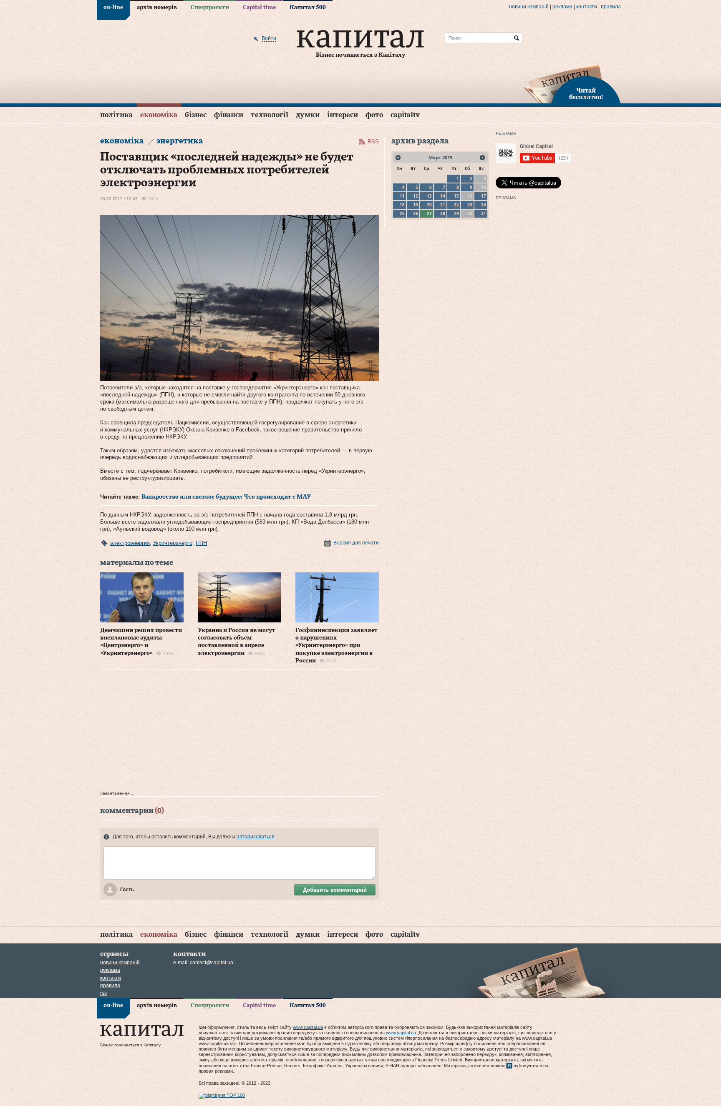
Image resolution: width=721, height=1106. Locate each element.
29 (456, 213)
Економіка (158, 114)
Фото (374, 114)
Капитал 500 (308, 7)
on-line (113, 7)
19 (415, 205)
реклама (562, 7)
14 (442, 196)
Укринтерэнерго (172, 543)
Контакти (586, 7)
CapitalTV (405, 114)
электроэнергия (130, 543)
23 (469, 205)
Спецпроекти (210, 7)
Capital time (259, 7)
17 (483, 196)
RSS (373, 141)
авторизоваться (256, 837)
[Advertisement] (239, 732)
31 (483, 213)
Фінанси (228, 114)
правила (611, 7)
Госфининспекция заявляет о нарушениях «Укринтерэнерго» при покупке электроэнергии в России (336, 645)
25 (402, 213)
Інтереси (342, 114)
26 (415, 213)
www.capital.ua (308, 1027)
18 (402, 205)
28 (442, 213)
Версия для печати (356, 543)
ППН (201, 543)
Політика (116, 114)
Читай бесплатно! (586, 94)
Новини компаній (529, 7)
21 (442, 205)
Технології (269, 114)
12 (415, 196)
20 (429, 205)
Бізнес (196, 114)
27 (429, 213)
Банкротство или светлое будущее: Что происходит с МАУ (226, 497)
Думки (308, 114)
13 (429, 196)
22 (456, 205)
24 (483, 205)
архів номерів (157, 7)
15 (456, 196)
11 (402, 196)
